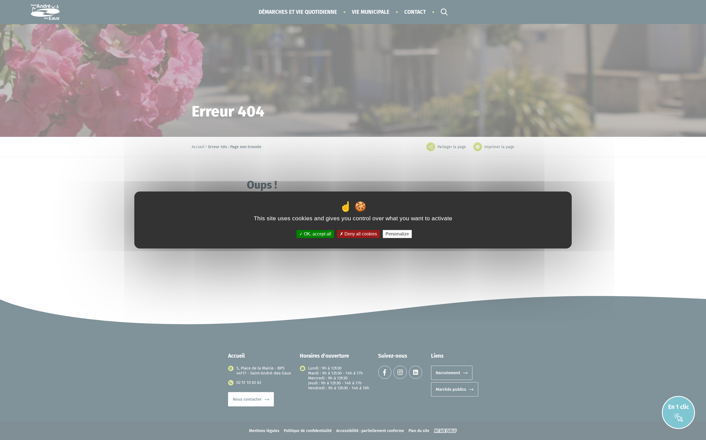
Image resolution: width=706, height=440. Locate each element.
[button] (298, 12)
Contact (415, 12)
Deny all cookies (360, 234)
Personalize (397, 234)
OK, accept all (317, 234)
